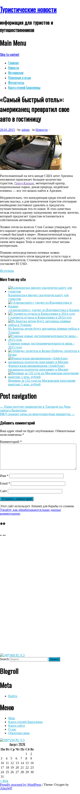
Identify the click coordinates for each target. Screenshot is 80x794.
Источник (7, 271)
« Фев (4, 781)
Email (5, 483)
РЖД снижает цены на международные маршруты (37, 414)
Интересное (15, 72)
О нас (12, 729)
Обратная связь (19, 733)
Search (4, 659)
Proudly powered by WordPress (20, 784)
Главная (13, 62)
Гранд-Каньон (24, 183)
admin (26, 130)
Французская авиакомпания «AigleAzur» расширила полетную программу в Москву (38, 367)
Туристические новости (28, 9)
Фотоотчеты (16, 82)
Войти (12, 696)
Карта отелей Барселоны (24, 87)
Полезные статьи (19, 77)
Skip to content (9, 54)
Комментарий (11, 441)
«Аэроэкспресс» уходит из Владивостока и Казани (43, 310)
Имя (4, 476)
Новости (13, 67)
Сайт (3, 491)
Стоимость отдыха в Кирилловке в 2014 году (40, 317)
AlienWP (6, 788)
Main (11, 718)
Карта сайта (16, 725)
